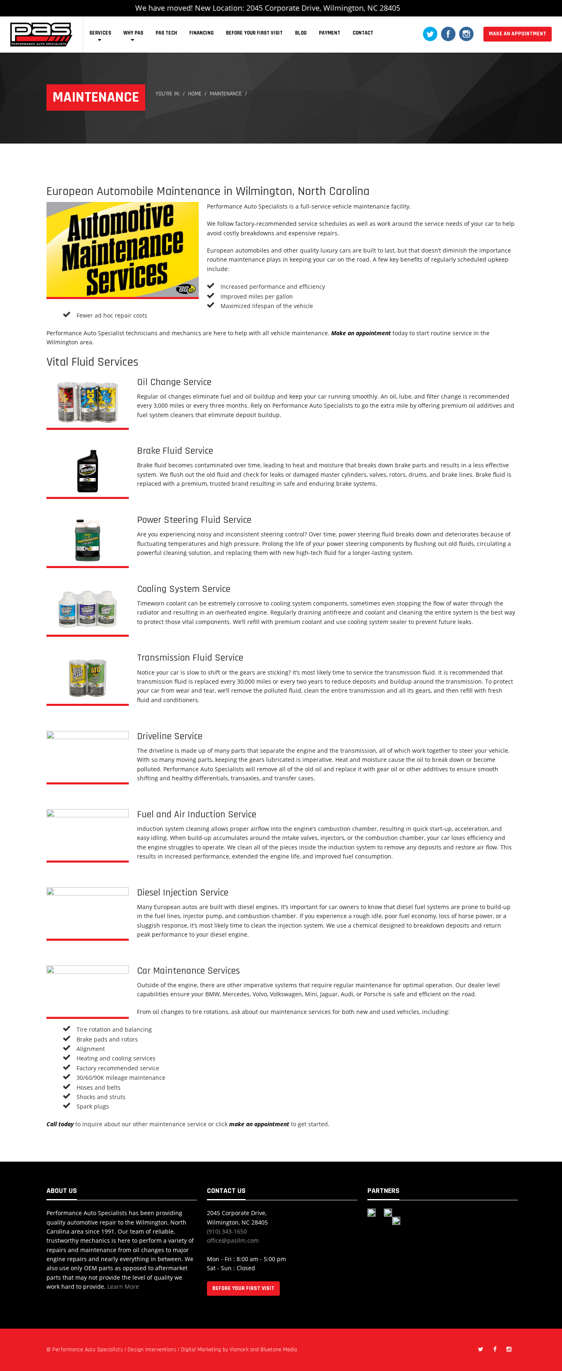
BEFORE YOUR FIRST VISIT (254, 33)
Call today (60, 1124)
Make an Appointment (517, 33)
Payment (329, 33)
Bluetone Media (278, 1349)
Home (195, 93)
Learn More (123, 1286)
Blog (301, 33)
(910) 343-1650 (227, 1231)
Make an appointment (361, 333)
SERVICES (100, 33)
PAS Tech (166, 33)
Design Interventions (152, 1349)
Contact (363, 33)
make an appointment (259, 1124)
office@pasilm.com (233, 1240)
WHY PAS (133, 33)
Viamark (239, 1349)
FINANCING (201, 33)
